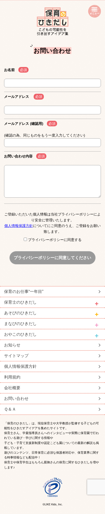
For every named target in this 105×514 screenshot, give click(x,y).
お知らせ (12, 345)
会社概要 (12, 388)
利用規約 (12, 377)
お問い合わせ (16, 398)
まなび (20, 323)
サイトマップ (16, 356)
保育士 (20, 302)
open (94, 11)
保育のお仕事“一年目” (23, 291)
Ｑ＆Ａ (10, 409)
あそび (20, 313)
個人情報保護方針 (18, 226)
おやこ (20, 334)
